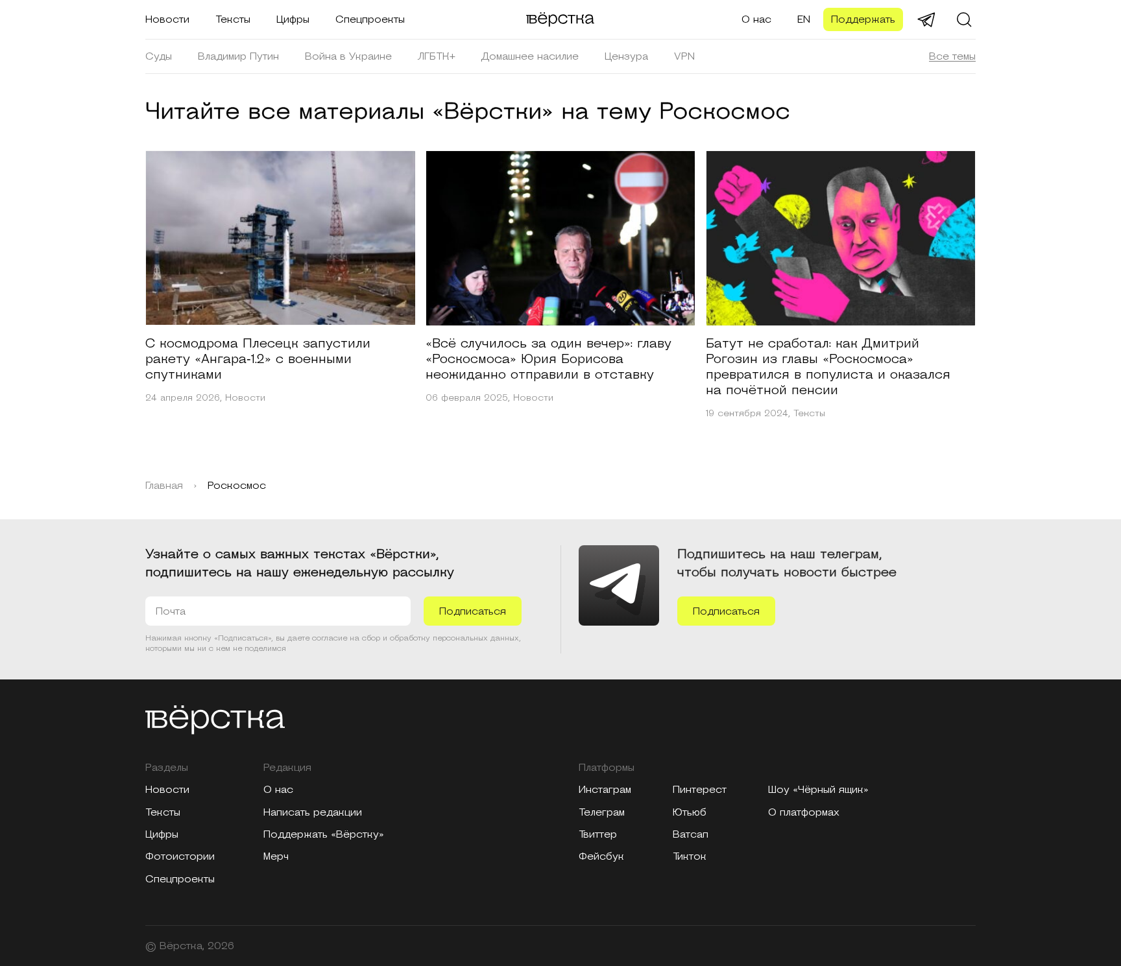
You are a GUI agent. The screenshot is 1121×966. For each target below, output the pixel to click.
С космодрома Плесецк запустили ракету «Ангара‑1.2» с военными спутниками (257, 359)
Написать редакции (312, 812)
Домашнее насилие (530, 56)
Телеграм (602, 812)
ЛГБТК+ (436, 56)
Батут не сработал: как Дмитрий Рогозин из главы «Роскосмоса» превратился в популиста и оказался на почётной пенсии (828, 367)
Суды (158, 56)
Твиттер (598, 834)
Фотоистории (180, 856)
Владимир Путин (238, 56)
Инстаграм (605, 790)
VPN (684, 56)
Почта (171, 611)
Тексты (232, 19)
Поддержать (863, 19)
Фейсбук (601, 856)
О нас (756, 19)
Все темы (952, 56)
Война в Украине (348, 56)
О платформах (803, 812)
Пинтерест (700, 790)
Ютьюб (689, 812)
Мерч (276, 856)
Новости (167, 19)
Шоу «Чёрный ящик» (818, 790)
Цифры (292, 19)
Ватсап (690, 834)
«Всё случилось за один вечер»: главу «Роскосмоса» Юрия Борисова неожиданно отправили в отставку (548, 359)
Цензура (626, 56)
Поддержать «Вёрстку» (323, 834)
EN (803, 19)
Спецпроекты (370, 19)
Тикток (689, 856)
